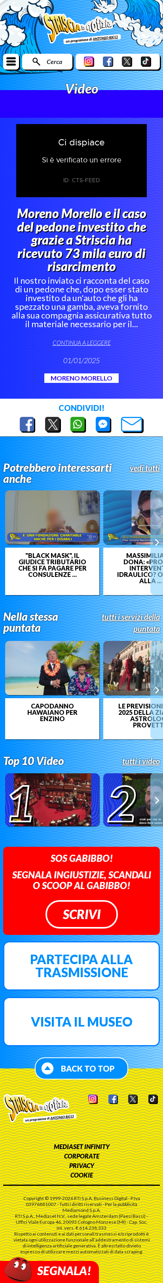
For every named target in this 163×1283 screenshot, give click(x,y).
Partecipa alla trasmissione (81, 965)
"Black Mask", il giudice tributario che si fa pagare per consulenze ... (52, 565)
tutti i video (141, 761)
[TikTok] (146, 61)
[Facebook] (108, 61)
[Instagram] (89, 61)
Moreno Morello (81, 378)
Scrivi (81, 914)
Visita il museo (82, 1021)
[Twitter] (127, 61)
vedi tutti (145, 468)
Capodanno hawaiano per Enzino (52, 712)
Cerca (54, 61)
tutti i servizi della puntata (131, 622)
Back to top (88, 1068)
